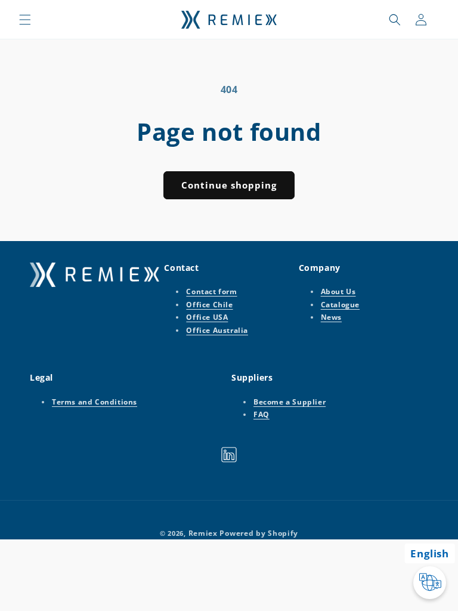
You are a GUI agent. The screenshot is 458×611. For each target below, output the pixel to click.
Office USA (207, 317)
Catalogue (340, 305)
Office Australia (217, 330)
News (331, 317)
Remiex (203, 533)
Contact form (211, 291)
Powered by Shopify (258, 533)
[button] (25, 20)
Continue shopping (229, 185)
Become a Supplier (289, 402)
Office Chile (209, 305)
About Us (338, 291)
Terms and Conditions (94, 402)
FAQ (261, 414)
